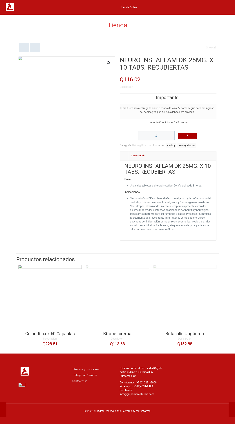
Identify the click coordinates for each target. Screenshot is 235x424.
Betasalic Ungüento (184, 333)
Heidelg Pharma (141, 145)
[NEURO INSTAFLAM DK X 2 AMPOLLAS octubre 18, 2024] (232, 409)
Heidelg (171, 145)
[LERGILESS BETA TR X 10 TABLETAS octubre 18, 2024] (3, 409)
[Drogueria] (20, 10)
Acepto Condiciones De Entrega (168, 122)
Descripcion (126, 86)
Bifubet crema (117, 333)
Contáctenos (79, 381)
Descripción (50, 338)
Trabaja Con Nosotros (84, 375)
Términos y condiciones (86, 369)
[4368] (187, 136)
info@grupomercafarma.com (137, 394)
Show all (211, 47)
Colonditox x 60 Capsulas (50, 333)
